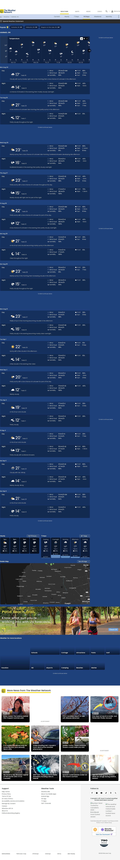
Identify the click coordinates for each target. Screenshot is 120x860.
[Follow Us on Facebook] (92, 793)
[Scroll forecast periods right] (89, 50)
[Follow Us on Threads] (110, 793)
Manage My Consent (8, 803)
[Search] (106, 11)
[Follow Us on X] (115, 793)
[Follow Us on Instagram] (96, 793)
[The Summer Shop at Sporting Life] (112, 662)
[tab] (81, 38)
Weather (6, 17)
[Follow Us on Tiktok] (106, 793)
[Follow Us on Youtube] (101, 793)
